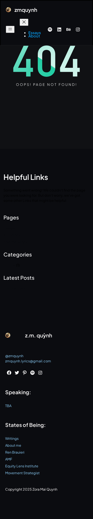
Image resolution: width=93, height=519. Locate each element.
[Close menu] (24, 22)
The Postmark (14, 288)
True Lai (9, 265)
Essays (9, 228)
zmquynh (25, 9)
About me (13, 445)
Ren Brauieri (14, 452)
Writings (12, 438)
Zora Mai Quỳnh (15, 241)
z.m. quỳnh (12, 235)
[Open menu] (10, 29)
